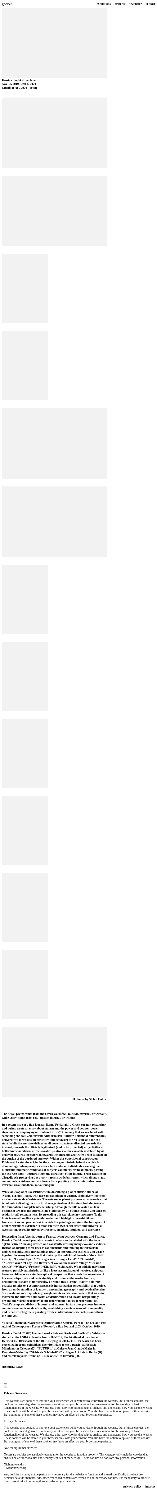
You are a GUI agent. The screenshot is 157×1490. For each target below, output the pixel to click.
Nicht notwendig (16, 1467)
